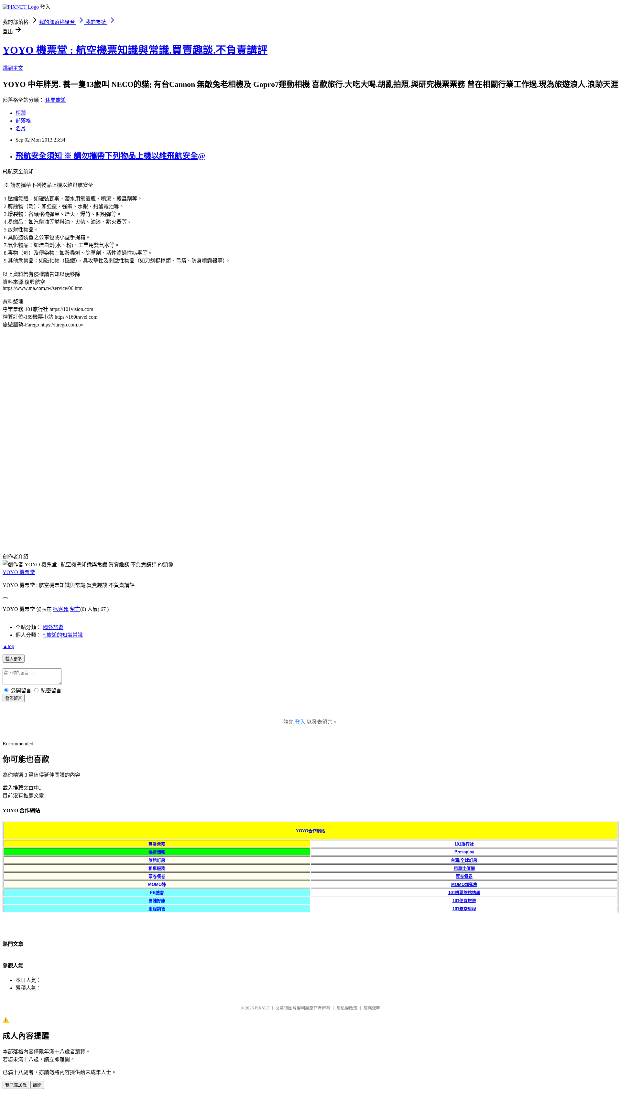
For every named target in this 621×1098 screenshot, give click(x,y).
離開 (37, 1085)
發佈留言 (13, 698)
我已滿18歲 (16, 1085)
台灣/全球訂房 (464, 860)
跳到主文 (13, 68)
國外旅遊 (53, 627)
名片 (21, 128)
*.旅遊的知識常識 (63, 635)
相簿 (21, 113)
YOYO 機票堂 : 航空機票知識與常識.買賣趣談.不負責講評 (135, 50)
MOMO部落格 (464, 884)
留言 (75, 609)
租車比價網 (464, 868)
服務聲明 (372, 1008)
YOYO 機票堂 (19, 572)
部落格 (23, 120)
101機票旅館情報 (464, 892)
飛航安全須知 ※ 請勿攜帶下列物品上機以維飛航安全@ (110, 156)
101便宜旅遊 (464, 900)
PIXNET (262, 1008)
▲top (8, 646)
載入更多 (13, 658)
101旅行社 (464, 844)
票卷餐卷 (464, 876)
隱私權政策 (346, 1008)
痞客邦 (61, 609)
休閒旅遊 (55, 100)
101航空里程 (464, 908)
